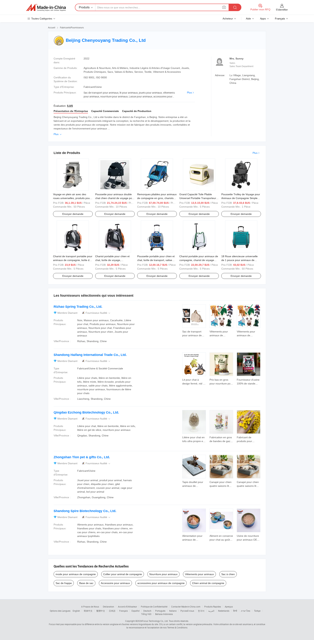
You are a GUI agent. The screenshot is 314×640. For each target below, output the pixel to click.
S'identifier (282, 9)
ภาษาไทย (245, 610)
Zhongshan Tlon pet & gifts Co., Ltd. (82, 457)
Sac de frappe (64, 583)
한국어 (201, 610)
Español (136, 610)
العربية (211, 610)
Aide (248, 18)
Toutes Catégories (41, 18)
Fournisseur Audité (98, 312)
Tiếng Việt (146, 614)
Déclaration (108, 606)
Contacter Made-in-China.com (185, 606)
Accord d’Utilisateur (127, 606)
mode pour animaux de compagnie (76, 574)
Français (123, 610)
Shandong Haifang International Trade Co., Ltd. (90, 355)
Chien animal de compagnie (208, 583)
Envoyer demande (72, 213)
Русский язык (187, 610)
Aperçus (229, 606)
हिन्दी (235, 610)
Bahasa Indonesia (164, 614)
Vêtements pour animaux (199, 574)
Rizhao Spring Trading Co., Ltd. (78, 306)
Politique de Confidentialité (154, 606)
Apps (263, 18)
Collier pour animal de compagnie (122, 574)
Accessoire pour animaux (115, 583)
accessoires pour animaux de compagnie (161, 583)
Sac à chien (228, 574)
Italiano (173, 610)
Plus (189, 92)
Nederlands (223, 610)
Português (160, 610)
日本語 (112, 610)
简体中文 (88, 610)
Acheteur (228, 18)
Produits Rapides (212, 606)
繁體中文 (100, 610)
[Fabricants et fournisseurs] (46, 7)
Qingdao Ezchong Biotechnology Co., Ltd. (86, 412)
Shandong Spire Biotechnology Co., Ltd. (85, 511)
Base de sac (86, 583)
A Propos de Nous (90, 606)
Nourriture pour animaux (163, 574)
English (76, 610)
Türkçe (257, 610)
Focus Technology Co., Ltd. (155, 620)
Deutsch (147, 610)
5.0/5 (70, 105)
